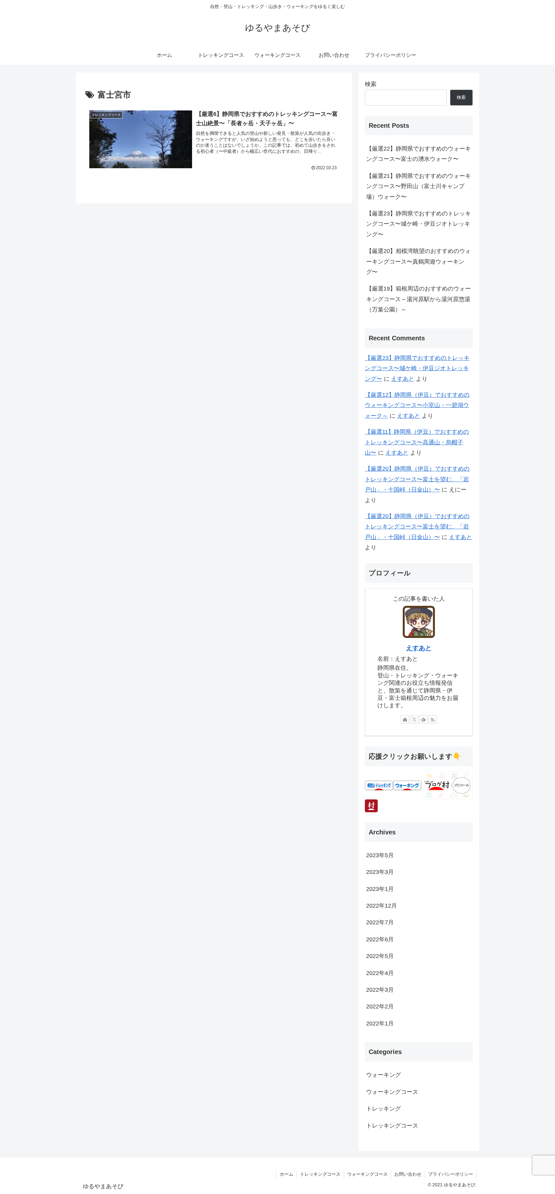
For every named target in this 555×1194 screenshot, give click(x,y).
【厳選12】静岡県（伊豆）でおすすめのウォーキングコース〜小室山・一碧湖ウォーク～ (417, 405)
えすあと (402, 379)
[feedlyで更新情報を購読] (423, 719)
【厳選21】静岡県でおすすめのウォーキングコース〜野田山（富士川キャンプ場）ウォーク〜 (418, 186)
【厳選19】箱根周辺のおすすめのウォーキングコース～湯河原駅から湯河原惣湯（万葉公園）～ (418, 299)
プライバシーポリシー (450, 1174)
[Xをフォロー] (414, 719)
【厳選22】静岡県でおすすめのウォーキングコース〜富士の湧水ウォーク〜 (418, 153)
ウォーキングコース (367, 1174)
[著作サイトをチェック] (405, 719)
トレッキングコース (320, 1174)
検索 (370, 84)
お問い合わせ (407, 1174)
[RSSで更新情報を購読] (432, 719)
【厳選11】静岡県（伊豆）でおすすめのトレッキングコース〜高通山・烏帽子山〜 (417, 442)
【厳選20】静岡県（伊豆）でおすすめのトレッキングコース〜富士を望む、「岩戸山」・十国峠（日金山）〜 (417, 479)
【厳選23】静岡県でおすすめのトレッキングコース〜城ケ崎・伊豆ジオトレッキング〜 (418, 224)
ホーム (286, 1174)
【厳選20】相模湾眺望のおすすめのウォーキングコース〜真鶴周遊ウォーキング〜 (418, 261)
